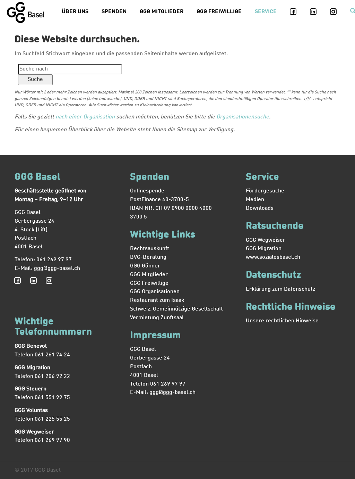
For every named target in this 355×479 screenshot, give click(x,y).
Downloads (260, 208)
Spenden (114, 12)
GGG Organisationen (155, 292)
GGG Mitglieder (161, 12)
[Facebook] (297, 12)
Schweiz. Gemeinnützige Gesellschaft (176, 309)
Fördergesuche (265, 191)
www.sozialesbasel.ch (273, 257)
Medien (255, 200)
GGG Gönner (145, 266)
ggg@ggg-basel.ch (57, 268)
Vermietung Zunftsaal (157, 318)
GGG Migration (264, 248)
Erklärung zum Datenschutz (280, 289)
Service (266, 12)
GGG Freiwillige (219, 12)
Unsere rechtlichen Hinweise (282, 321)
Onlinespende (147, 191)
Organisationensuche (242, 117)
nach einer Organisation (85, 117)
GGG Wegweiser (265, 240)
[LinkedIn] (317, 12)
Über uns (75, 12)
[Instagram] (337, 12)
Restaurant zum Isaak (157, 300)
